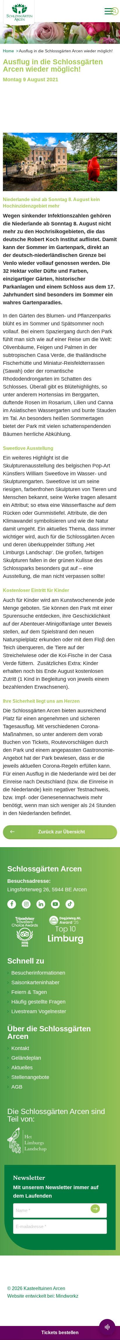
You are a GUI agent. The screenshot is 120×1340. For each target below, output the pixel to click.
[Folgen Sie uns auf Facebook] (11, 904)
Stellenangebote (30, 1077)
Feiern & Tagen (29, 992)
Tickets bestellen (60, 1332)
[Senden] (95, 1208)
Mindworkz (67, 1296)
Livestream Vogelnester (38, 1011)
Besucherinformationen (38, 973)
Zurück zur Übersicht (61, 831)
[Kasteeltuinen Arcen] (36, 12)
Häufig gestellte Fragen (38, 1002)
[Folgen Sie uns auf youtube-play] (55, 904)
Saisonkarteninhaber (35, 982)
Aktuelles (22, 1067)
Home (8, 51)
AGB (16, 1087)
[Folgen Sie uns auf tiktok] (70, 904)
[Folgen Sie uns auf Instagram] (26, 904)
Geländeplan (26, 1058)
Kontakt (20, 1048)
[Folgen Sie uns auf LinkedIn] (40, 904)
